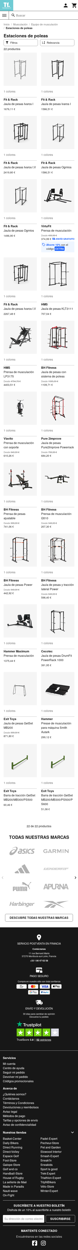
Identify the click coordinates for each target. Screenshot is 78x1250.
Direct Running (12, 1147)
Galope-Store (11, 1165)
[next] (75, 877)
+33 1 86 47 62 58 (39, 960)
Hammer (47, 719)
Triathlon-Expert (50, 1178)
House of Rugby (13, 1178)
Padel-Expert (48, 1138)
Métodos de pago (14, 1116)
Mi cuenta (9, 1064)
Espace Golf (11, 1156)
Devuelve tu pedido (39, 1016)
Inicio (7, 24)
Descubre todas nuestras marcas (39, 918)
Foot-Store (10, 1160)
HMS (44, 304)
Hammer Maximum (16, 651)
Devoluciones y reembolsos (21, 1107)
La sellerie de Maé (15, 1182)
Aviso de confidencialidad (19, 1124)
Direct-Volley (11, 1152)
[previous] (2, 877)
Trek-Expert (47, 1173)
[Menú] (4, 15)
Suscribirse (60, 1219)
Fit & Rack (11, 99)
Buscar (20, 15)
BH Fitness (48, 367)
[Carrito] (74, 5)
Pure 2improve (51, 438)
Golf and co (10, 1169)
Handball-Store (12, 1173)
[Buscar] (13, 15)
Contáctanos (39, 948)
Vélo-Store (47, 1186)
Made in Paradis (13, 1186)
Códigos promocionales (18, 1081)
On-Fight (8, 1195)
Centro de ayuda (13, 1068)
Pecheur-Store (49, 1143)
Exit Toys (10, 719)
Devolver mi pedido (15, 1077)
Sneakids (46, 1165)
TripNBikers (48, 1182)
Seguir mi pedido (14, 1072)
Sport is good (49, 1169)
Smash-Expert (49, 1156)
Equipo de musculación (44, 24)
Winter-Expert (49, 1191)
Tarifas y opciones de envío (20, 1120)
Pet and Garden (50, 1147)
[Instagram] (43, 1243)
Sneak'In (46, 1160)
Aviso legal (10, 1111)
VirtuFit (46, 226)
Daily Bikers (11, 1143)
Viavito (8, 438)
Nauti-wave (10, 1191)
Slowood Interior (50, 1152)
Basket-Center (12, 1138)
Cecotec (47, 651)
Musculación (20, 24)
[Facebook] (35, 1243)
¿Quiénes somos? (14, 1094)
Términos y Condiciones (18, 1103)
